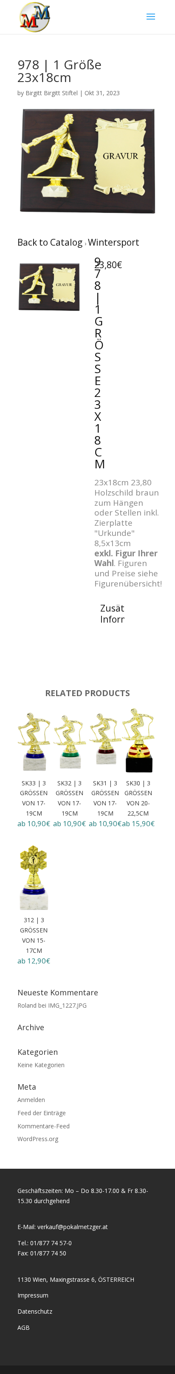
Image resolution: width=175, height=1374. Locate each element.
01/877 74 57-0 (51, 1243)
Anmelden (31, 1100)
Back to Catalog (51, 242)
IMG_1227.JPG (67, 1005)
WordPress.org (37, 1139)
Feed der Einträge (41, 1113)
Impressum (32, 1295)
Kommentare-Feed (43, 1126)
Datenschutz (34, 1311)
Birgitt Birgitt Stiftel (51, 93)
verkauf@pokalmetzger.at (72, 1227)
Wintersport (113, 242)
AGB (23, 1327)
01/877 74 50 (48, 1253)
